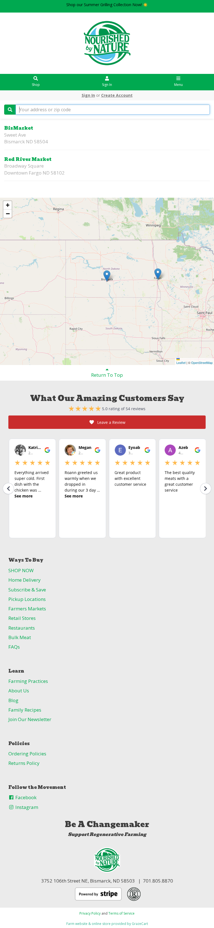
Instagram (26, 807)
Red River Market (28, 159)
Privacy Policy (90, 913)
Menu (178, 84)
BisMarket (18, 128)
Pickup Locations (27, 599)
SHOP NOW (21, 570)
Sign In (107, 84)
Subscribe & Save (27, 589)
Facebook (25, 797)
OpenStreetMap (202, 362)
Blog (13, 700)
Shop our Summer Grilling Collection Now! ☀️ (107, 4)
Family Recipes (24, 710)
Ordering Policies (27, 753)
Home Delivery (24, 580)
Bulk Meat (19, 637)
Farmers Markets (27, 608)
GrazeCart (140, 923)
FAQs (14, 647)
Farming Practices (28, 681)
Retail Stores (22, 618)
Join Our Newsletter (29, 719)
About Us (18, 690)
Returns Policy (24, 763)
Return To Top (107, 375)
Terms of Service (121, 913)
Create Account (117, 95)
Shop (36, 84)
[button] (106, 276)
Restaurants (21, 628)
